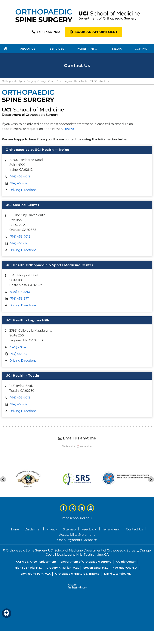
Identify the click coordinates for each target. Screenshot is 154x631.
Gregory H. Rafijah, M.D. (63, 567)
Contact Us (134, 529)
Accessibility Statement (77, 534)
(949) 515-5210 (19, 292)
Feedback (89, 529)
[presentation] (77, 65)
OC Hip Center (126, 561)
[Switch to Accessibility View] (6, 613)
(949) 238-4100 (20, 347)
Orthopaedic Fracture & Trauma (77, 573)
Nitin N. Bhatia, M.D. (28, 567)
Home (14, 529)
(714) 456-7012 (48, 32)
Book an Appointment (96, 32)
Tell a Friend (111, 529)
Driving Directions (22, 190)
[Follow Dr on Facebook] (63, 507)
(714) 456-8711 (19, 183)
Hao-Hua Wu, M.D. (124, 567)
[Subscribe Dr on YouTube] (90, 507)
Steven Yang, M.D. (95, 567)
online (70, 129)
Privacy (51, 529)
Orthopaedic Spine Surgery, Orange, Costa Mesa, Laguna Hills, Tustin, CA (47, 81)
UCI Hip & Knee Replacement (36, 561)
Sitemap (69, 529)
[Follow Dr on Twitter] (72, 507)
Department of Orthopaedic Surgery (86, 561)
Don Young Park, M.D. (36, 573)
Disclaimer (33, 529)
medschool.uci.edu (77, 518)
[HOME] (5, 48)
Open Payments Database (77, 540)
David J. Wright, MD (117, 573)
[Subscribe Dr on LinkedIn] (81, 507)
